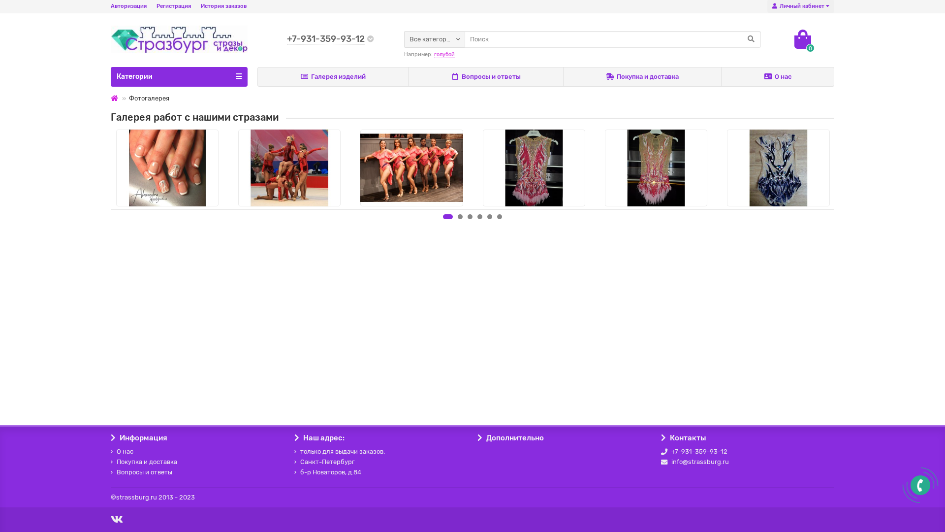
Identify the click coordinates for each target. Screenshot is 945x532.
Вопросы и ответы (491, 76)
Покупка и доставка (648, 76)
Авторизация (129, 6)
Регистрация (174, 6)
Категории (135, 76)
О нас (783, 76)
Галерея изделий (338, 76)
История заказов (224, 6)
